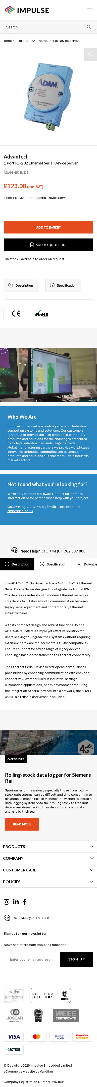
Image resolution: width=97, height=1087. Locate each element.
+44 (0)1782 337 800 (29, 507)
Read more (22, 824)
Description (24, 285)
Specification (67, 285)
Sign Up (76, 959)
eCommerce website (19, 1071)
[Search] (89, 27)
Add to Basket (48, 227)
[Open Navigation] (90, 10)
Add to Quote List (51, 245)
